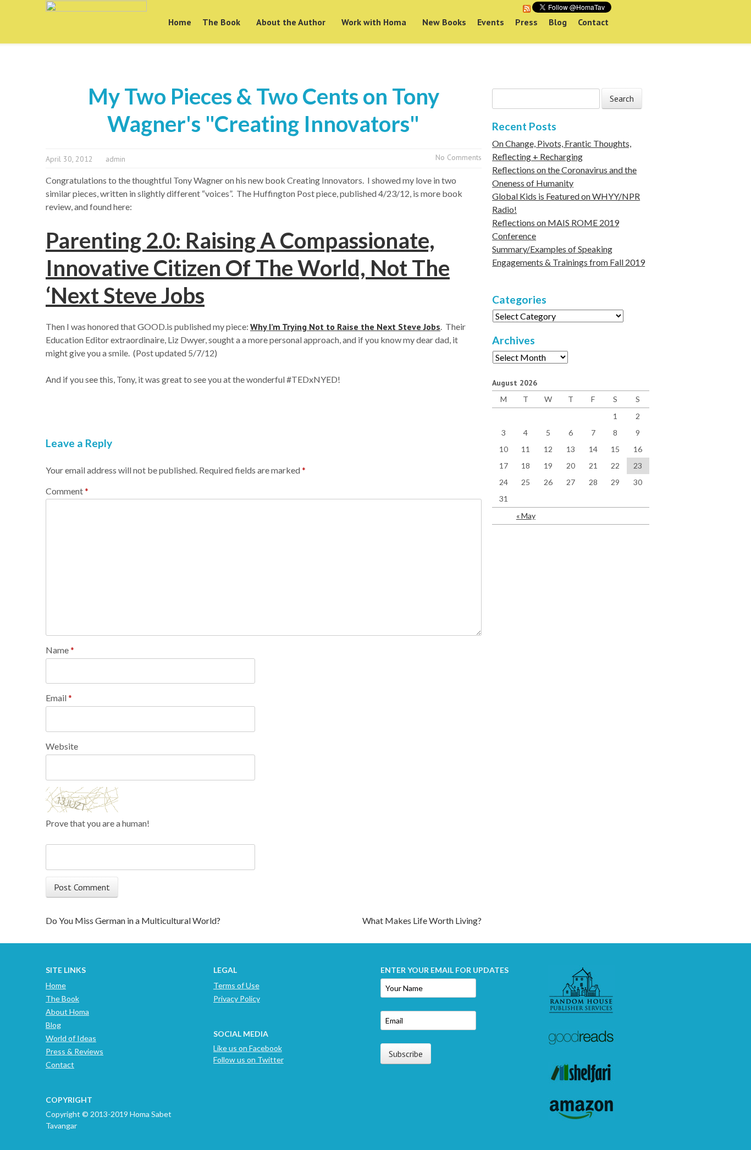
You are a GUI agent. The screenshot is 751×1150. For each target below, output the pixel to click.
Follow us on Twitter (248, 1059)
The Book (221, 21)
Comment (67, 491)
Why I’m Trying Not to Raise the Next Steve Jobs (345, 326)
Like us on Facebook (247, 1048)
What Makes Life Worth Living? (422, 920)
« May (525, 515)
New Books (444, 21)
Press (526, 21)
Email (59, 697)
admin (115, 159)
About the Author (290, 21)
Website (62, 746)
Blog (558, 21)
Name (60, 650)
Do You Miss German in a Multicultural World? (133, 920)
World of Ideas (71, 1038)
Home (179, 21)
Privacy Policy (236, 998)
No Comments (458, 157)
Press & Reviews (74, 1051)
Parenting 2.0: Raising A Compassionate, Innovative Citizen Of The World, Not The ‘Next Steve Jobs (248, 268)
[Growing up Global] (96, 22)
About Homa (67, 1011)
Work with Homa (373, 21)
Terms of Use (236, 985)
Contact (593, 21)
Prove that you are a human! (98, 823)
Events (490, 21)
